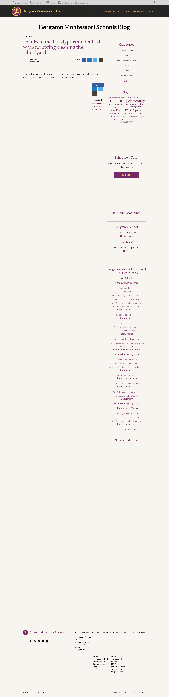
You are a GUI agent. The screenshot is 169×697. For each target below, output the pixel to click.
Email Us (52, 3)
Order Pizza (127, 291)
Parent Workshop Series (126, 60)
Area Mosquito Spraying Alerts (126, 327)
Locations (116, 632)
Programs (85, 632)
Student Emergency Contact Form (126, 295)
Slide (127, 70)
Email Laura (127, 236)
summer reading (135, 117)
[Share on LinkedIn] (89, 60)
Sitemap (34, 693)
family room (112, 104)
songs (112, 116)
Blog (132, 632)
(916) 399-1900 (21, 3)
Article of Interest (126, 50)
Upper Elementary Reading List (126, 429)
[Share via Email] (101, 60)
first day (125, 104)
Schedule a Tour (83, 3)
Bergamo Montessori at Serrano (116, 658)
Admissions (107, 632)
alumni (128, 97)
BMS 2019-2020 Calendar (126, 315)
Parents (125, 632)
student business (123, 116)
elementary (97, 106)
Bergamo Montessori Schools (43, 11)
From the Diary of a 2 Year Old (126, 396)
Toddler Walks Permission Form (126, 363)
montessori (97, 109)
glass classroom (133, 104)
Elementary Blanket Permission (126, 413)
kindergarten (135, 107)
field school (119, 104)
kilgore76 (35, 59)
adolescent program (116, 98)
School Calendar (66, 3)
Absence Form (126, 288)
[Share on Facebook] (84, 60)
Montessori (96, 632)
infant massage (112, 107)
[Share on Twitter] (95, 60)
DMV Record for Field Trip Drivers (126, 303)
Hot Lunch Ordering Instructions (126, 339)
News (25, 37)
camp (142, 98)
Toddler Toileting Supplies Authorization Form (126, 367)
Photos (32, 37)
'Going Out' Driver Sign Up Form (126, 417)
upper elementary (131, 120)
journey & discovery (123, 107)
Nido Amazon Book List (126, 375)
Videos (126, 81)
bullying (138, 98)
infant (141, 104)
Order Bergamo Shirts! (126, 330)
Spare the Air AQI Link (126, 323)
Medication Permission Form (126, 299)
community (97, 103)
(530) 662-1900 (38, 3)
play (130, 114)
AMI (134, 98)
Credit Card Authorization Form (126, 306)
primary (138, 113)
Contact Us (26, 693)
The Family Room (127, 75)
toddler (129, 119)
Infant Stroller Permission (126, 359)
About (77, 632)
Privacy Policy (141, 632)
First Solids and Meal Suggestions (126, 392)
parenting (124, 114)
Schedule (126, 175)
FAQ (127, 251)
